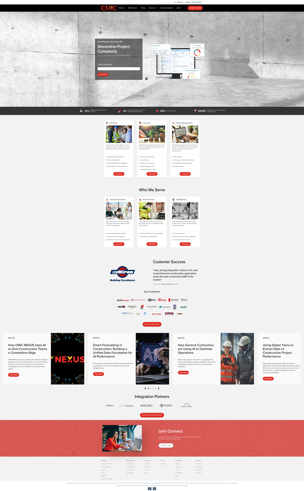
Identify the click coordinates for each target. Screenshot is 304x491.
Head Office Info (199, 470)
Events (146, 473)
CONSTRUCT (104, 476)
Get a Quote (163, 464)
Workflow (103, 470)
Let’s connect (105, 64)
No (154, 488)
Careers (177, 476)
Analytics (103, 473)
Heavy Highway (130, 473)
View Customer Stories (152, 324)
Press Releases (178, 473)
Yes (149, 488)
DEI (176, 479)
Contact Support (199, 467)
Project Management (106, 467)
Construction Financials (106, 464)
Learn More (13, 375)
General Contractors (131, 467)
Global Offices (198, 473)
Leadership (177, 467)
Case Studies (148, 467)
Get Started (103, 74)
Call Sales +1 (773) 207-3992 (193, 2)
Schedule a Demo (195, 8)
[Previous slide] (145, 388)
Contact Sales (198, 464)
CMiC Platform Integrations (107, 479)
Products (147, 470)
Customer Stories (130, 464)
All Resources (148, 464)
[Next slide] (159, 388)
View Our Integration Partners (152, 415)
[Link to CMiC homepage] (109, 8)
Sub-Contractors (130, 470)
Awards (177, 470)
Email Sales (180, 2)
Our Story (177, 464)
